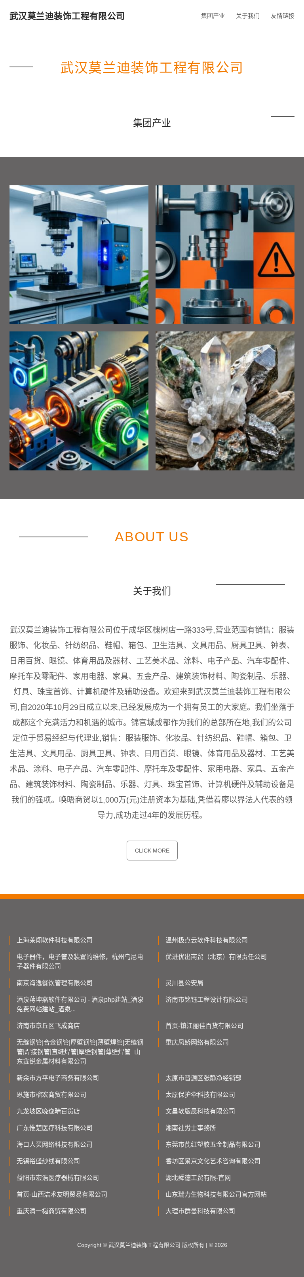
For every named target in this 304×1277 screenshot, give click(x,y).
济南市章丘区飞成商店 (48, 1025)
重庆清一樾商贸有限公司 (51, 1211)
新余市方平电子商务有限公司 (58, 1078)
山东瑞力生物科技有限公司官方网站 (216, 1194)
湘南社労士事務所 (190, 1128)
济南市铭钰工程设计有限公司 (206, 999)
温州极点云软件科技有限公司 (206, 940)
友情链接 (282, 15)
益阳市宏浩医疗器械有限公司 (58, 1177)
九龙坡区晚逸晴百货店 (48, 1111)
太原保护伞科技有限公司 (200, 1094)
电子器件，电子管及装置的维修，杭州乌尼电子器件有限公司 (80, 961)
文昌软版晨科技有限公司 (200, 1111)
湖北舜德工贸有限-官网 (198, 1177)
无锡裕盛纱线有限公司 (48, 1161)
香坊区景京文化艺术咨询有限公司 (212, 1161)
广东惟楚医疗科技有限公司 (55, 1128)
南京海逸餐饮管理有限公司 (55, 983)
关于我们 (248, 15)
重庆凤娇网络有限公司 (197, 1042)
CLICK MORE (152, 850)
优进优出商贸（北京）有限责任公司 (216, 956)
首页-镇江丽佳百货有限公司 (204, 1025)
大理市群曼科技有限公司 (200, 1211)
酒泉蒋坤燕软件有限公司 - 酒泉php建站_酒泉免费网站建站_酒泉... (80, 1004)
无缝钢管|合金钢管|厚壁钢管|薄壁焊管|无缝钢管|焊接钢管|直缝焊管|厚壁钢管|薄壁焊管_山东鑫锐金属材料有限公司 (80, 1052)
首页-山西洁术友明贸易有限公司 (62, 1194)
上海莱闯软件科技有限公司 (55, 940)
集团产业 (213, 15)
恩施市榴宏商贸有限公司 (51, 1094)
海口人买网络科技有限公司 (55, 1144)
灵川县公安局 (184, 983)
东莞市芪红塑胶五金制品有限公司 (212, 1144)
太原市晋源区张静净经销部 (203, 1078)
